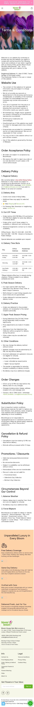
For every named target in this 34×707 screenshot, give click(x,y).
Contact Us (4, 657)
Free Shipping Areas (7, 659)
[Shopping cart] (32, 8)
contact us (11, 208)
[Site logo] (17, 8)
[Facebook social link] (3, 693)
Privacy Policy (22, 659)
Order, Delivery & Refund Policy (8, 663)
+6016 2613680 (8, 394)
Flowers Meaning (6, 670)
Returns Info (20, 204)
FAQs (2, 673)
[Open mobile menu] (2, 8)
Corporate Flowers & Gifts (7, 667)
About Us (4, 676)
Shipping (11, 204)
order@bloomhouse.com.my (9, 637)
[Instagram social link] (8, 693)
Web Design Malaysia (23, 703)
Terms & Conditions (23, 657)
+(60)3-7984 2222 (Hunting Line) (11, 635)
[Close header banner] (31, 2)
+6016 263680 (26, 185)
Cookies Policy (22, 662)
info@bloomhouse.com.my (11, 187)
